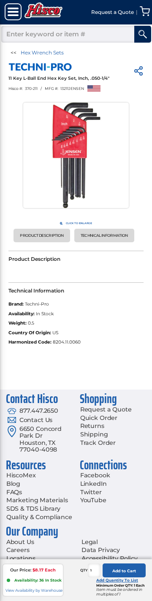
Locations (20, 558)
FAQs (14, 492)
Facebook (95, 475)
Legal (89, 542)
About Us (20, 542)
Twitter (91, 492)
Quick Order (98, 417)
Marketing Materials (37, 500)
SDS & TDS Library (33, 508)
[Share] (138, 72)
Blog (13, 483)
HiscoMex (21, 475)
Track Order (98, 442)
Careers (18, 550)
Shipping (94, 434)
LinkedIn (93, 483)
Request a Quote (106, 409)
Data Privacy (100, 550)
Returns (92, 425)
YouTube (93, 500)
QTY (84, 570)
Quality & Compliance (39, 517)
